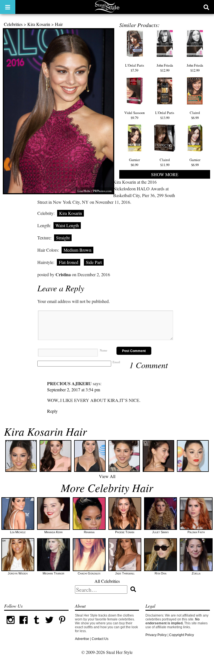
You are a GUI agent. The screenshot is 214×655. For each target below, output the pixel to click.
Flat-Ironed (68, 262)
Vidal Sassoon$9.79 (134, 115)
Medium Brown (77, 250)
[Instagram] (10, 625)
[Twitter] (49, 625)
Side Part (94, 262)
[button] (7, 7)
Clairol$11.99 (165, 162)
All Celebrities (107, 581)
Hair (59, 24)
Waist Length (67, 225)
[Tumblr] (36, 625)
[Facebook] (23, 625)
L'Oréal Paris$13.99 (164, 115)
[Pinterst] (62, 625)
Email (116, 362)
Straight (63, 238)
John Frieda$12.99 (165, 68)
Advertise (82, 639)
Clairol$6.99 (195, 115)
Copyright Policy (181, 635)
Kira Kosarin (38, 24)
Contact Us (100, 639)
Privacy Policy (156, 635)
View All (107, 476)
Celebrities (13, 24)
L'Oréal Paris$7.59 (134, 68)
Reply (52, 411)
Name (103, 350)
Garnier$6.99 (134, 162)
